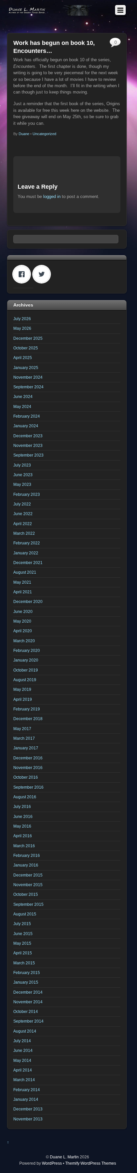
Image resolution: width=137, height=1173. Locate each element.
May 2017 (22, 728)
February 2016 (26, 855)
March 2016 (24, 846)
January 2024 (25, 426)
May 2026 (22, 328)
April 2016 (22, 836)
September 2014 (28, 1021)
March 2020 (24, 641)
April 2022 (22, 523)
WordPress (52, 1163)
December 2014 (28, 992)
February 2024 (26, 416)
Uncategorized (44, 134)
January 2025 (25, 367)
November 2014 (28, 1002)
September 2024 (28, 387)
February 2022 (26, 543)
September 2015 (28, 904)
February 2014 (26, 1089)
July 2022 (22, 504)
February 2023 (26, 494)
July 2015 (22, 923)
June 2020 (23, 611)
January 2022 (25, 553)
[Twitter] (43, 274)
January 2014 (25, 1099)
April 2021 (22, 592)
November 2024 (28, 377)
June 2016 (23, 816)
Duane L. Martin (64, 1157)
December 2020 (28, 601)
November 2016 (28, 767)
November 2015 (28, 884)
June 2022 (23, 513)
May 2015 (22, 943)
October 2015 (25, 894)
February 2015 (26, 972)
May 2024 (22, 406)
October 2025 (25, 348)
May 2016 (22, 826)
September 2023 (28, 455)
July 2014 (22, 1041)
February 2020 (26, 650)
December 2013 (28, 1109)
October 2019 (25, 670)
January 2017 (25, 748)
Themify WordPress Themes (90, 1163)
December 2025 (28, 338)
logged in (52, 196)
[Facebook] (23, 274)
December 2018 (28, 718)
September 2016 (28, 787)
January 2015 (25, 982)
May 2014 (22, 1060)
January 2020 (25, 660)
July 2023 (22, 465)
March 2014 (24, 1079)
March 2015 (24, 963)
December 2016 (28, 758)
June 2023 (23, 475)
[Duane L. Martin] (50, 12)
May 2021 (22, 582)
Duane (24, 134)
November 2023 (28, 445)
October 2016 (25, 777)
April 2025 (22, 357)
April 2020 (22, 631)
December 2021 (28, 562)
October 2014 (25, 1011)
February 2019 (26, 709)
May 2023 (22, 484)
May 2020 (22, 621)
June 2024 (23, 396)
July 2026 (22, 318)
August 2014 (24, 1031)
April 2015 (22, 953)
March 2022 (24, 533)
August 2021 (24, 572)
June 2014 (23, 1050)
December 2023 (28, 436)
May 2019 (22, 689)
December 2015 (28, 875)
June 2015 (23, 933)
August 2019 (24, 680)
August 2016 (24, 797)
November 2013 (28, 1119)
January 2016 (25, 865)
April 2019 (22, 699)
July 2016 (22, 806)
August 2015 (24, 914)
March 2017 (24, 738)
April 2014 (22, 1070)
